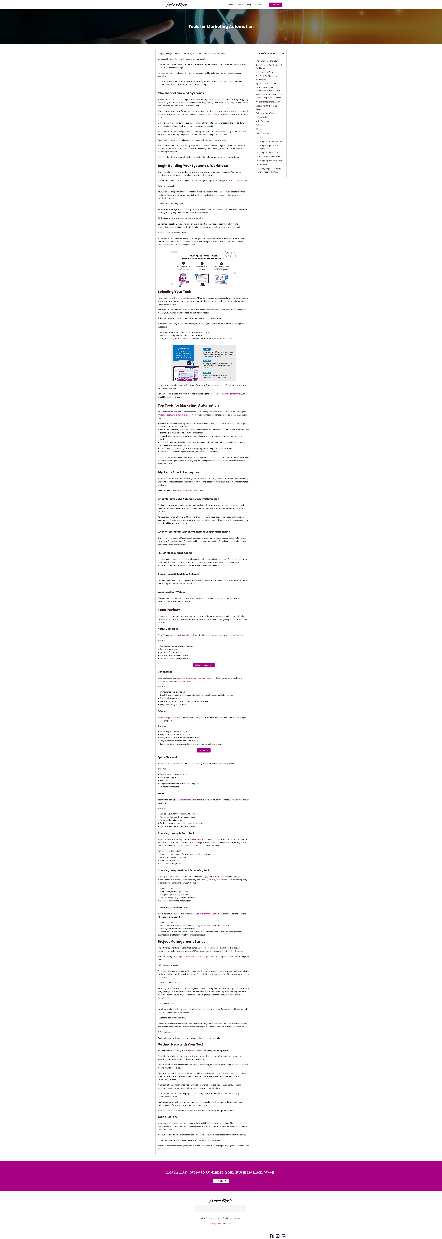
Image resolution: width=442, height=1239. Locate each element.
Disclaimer (227, 1223)
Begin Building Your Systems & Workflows (269, 66)
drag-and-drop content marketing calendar (195, 678)
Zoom (258, 137)
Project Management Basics (269, 156)
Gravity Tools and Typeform (202, 839)
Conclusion (262, 164)
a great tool (177, 598)
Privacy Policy (215, 1223)
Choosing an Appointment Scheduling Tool (267, 147)
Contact (258, 4)
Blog (249, 4)
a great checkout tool (174, 763)
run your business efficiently (210, 114)
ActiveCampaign (262, 121)
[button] (283, 53)
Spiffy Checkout (262, 133)
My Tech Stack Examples (266, 83)
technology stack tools (182, 490)
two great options (219, 879)
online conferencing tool (185, 800)
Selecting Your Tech (264, 72)
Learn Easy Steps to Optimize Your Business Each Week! (268, 170)
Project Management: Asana (268, 102)
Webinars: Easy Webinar (266, 113)
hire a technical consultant (195, 1050)
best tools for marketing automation (225, 394)
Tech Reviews (263, 117)
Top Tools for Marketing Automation (266, 78)
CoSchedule (261, 125)
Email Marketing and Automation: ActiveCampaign (268, 89)
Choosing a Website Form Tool (269, 141)
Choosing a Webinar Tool (267, 152)
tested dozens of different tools (174, 415)
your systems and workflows (235, 180)
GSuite (258, 129)
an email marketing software (186, 635)
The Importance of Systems (267, 61)
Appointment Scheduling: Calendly (266, 107)
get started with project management (196, 956)
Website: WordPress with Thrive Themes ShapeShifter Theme (269, 96)
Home (230, 4)
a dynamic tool (172, 717)
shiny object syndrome (187, 298)
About (240, 4)
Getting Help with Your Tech (269, 160)
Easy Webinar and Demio (206, 914)
